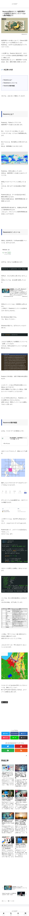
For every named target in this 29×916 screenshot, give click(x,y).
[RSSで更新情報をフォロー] (21, 750)
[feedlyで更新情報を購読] (7, 750)
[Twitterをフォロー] (7, 746)
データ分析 (5, 702)
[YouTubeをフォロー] (21, 746)
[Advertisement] (14, 105)
